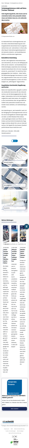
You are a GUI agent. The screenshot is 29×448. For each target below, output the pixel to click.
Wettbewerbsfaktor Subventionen (23, 300)
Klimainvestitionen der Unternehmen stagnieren (14, 300)
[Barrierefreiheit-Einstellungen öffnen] (26, 226)
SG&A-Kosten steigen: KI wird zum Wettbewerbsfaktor (6, 300)
